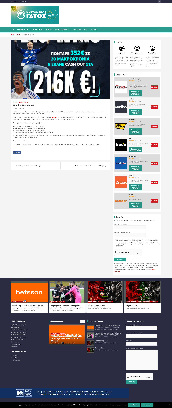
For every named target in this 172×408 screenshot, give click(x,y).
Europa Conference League (134, 301)
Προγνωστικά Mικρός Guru (19, 337)
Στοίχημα (109, 301)
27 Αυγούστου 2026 (17, 310)
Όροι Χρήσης (15, 342)
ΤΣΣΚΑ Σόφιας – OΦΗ (96, 306)
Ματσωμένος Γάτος (28, 109)
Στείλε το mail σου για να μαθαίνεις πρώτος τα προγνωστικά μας (134, 220)
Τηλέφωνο (129, 341)
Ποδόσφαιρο (101, 301)
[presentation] (81, 321)
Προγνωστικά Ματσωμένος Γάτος (21, 332)
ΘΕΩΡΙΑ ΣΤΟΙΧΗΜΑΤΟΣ (62, 29)
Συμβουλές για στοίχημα (18, 325)
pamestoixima (17, 360)
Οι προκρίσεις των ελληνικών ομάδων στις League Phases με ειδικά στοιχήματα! (66, 307)
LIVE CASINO (77, 29)
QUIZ (85, 29)
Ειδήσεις (25, 102)
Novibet (15, 355)
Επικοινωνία (14, 347)
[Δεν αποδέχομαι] (170, 405)
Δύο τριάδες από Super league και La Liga (28, 166)
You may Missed (18, 279)
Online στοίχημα (16, 327)
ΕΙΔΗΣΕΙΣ (48, 29)
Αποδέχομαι (134, 405)
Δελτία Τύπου (17, 102)
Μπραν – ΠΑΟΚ (132, 306)
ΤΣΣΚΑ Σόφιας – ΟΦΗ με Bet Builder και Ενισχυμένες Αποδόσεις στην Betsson (27, 307)
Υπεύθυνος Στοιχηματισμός (19, 330)
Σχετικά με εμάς (16, 344)
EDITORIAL (94, 29)
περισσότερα (147, 405)
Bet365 (15, 358)
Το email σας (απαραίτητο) (122, 232)
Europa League (92, 301)
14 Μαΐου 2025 (17, 109)
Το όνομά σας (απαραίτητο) (122, 224)
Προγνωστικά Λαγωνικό (18, 334)
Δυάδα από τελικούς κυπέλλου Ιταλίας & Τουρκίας (90, 166)
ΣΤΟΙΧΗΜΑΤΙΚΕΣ (37, 29)
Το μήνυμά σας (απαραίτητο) (134, 348)
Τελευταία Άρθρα (96, 321)
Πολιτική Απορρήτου (17, 339)
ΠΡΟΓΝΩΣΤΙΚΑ (22, 29)
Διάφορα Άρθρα (56, 321)
